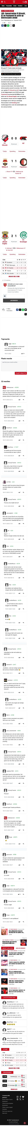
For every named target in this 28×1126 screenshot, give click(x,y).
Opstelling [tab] (12, 151)
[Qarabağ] (16, 1076)
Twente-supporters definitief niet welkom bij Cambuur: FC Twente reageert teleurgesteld (17, 962)
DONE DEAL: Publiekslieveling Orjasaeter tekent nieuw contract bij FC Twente (16, 981)
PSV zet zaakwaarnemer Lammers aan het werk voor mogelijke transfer (16, 972)
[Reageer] (23, 400)
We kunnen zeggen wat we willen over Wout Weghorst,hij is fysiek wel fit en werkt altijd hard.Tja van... (13, 1042)
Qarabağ (12, 1076)
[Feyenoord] (24, 162)
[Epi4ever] (5, 680)
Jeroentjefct (9, 513)
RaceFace (10, 447)
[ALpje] (6, 837)
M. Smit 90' (9, 250)
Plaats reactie (21, 373)
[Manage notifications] (24, 1123)
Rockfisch (9, 428)
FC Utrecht (11, 90)
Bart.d (8, 715)
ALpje (10, 837)
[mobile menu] (2, 2)
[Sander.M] (4, 664)
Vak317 (9, 1029)
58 (10, 984)
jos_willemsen (11, 1013)
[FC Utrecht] (5, 138)
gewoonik (9, 854)
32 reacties (7, 280)
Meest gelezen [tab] (7, 948)
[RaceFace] (5, 447)
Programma (9, 6)
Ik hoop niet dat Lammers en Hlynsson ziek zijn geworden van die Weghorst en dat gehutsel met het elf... (13, 1006)
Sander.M (9, 664)
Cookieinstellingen (13, 1122)
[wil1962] (4, 482)
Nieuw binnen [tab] (20, 948)
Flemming (7, 20)
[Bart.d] (4, 715)
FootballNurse (11, 563)
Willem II (5, 167)
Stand (14, 6)
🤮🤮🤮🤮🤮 (11, 1024)
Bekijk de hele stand (14, 276)
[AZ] (24, 138)
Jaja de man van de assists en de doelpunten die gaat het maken (13, 1032)
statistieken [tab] (21, 151)
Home (3, 6)
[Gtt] (5, 530)
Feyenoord (4, 94)
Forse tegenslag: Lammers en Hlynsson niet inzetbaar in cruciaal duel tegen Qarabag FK (17, 990)
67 (10, 993)
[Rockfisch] (4, 427)
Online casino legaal (7, 1107)
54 (13, 984)
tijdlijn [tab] (5, 151)
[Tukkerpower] (4, 387)
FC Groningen (23, 241)
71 (10, 975)
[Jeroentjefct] (4, 513)
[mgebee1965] (4, 771)
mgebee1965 (10, 771)
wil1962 (8, 482)
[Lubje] (6, 344)
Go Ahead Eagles (12, 96)
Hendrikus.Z (11, 1002)
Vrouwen (20, 6)
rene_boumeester (11, 730)
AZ (18, 90)
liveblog (14, 102)
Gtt (8, 530)
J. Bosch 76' (9, 171)
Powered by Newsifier (14, 1123)
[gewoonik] (4, 854)
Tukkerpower (9, 387)
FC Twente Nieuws (7, 11)
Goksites (4, 1109)
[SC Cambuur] (16, 1081)
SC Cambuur (11, 1081)
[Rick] (4, 546)
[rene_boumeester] (4, 730)
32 (4, 22)
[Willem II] (5, 162)
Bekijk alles (14, 1089)
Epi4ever (10, 680)
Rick (7, 546)
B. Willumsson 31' (20, 248)
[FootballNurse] (5, 563)
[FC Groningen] (24, 235)
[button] (23, 2)
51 (10, 965)
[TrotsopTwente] (5, 406)
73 (10, 956)
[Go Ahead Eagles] (5, 235)
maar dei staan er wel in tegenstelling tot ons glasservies (12, 1016)
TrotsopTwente (12, 406)
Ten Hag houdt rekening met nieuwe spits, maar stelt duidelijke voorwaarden (16, 953)
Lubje (10, 344)
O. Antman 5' (9, 248)
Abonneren (14, 300)
